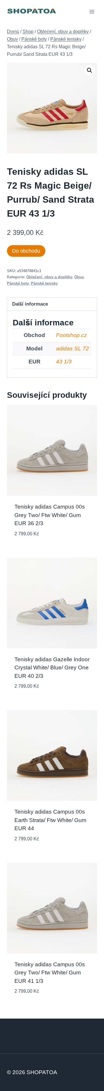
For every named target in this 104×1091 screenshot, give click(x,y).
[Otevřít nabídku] (91, 11)
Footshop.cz (71, 335)
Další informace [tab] (30, 303)
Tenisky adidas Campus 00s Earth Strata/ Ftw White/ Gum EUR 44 (50, 820)
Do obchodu (26, 251)
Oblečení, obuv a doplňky (49, 277)
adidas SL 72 (72, 348)
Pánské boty (18, 283)
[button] (89, 70)
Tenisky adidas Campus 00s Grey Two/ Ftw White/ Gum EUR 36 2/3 (49, 515)
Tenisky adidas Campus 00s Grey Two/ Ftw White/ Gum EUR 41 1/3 (49, 972)
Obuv (78, 277)
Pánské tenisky (44, 283)
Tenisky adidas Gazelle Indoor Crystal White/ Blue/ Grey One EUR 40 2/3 (52, 667)
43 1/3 (64, 362)
